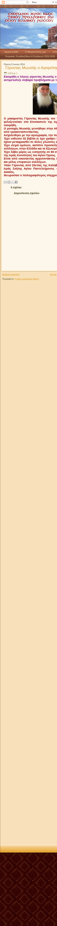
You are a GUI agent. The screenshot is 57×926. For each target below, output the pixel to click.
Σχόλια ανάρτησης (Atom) (27, 279)
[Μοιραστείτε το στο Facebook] (16, 182)
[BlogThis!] (8, 182)
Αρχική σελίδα (11, 52)
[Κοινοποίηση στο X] (12, 182)
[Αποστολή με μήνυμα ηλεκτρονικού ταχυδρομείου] (5, 182)
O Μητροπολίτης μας (35, 52)
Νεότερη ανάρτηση (10, 274)
